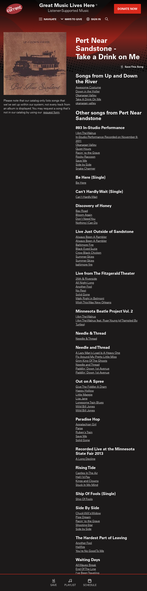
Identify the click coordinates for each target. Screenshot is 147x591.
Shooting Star (84, 525)
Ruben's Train (84, 432)
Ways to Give (73, 19)
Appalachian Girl (86, 424)
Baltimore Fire (85, 245)
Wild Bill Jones (85, 406)
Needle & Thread (86, 338)
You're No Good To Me (90, 551)
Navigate (50, 19)
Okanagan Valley (86, 95)
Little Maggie (84, 394)
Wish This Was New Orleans (93, 302)
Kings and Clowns (87, 481)
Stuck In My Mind (87, 485)
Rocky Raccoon (85, 157)
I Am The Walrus (86, 133)
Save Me (81, 161)
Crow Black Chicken (88, 253)
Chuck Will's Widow (88, 513)
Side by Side (83, 164)
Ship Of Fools (84, 499)
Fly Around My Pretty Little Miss (96, 357)
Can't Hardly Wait (86, 197)
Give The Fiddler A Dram (91, 387)
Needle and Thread (87, 364)
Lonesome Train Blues (90, 402)
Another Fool (84, 286)
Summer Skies (85, 256)
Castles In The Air (87, 473)
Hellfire (80, 547)
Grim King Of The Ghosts (91, 361)
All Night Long (85, 283)
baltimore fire (84, 264)
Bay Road (82, 211)
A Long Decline (85, 459)
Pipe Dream (83, 517)
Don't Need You (85, 219)
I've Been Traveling (87, 573)
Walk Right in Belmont (90, 298)
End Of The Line (86, 569)
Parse (79, 428)
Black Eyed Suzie (86, 249)
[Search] (107, 19)
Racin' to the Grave (88, 153)
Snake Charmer (85, 168)
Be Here (81, 183)
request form (51, 112)
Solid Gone (83, 294)
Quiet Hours (83, 149)
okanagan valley (86, 103)
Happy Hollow (85, 391)
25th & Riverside (86, 279)
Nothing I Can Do (87, 223)
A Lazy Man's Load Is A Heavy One (98, 353)
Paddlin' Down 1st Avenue (92, 368)
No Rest (81, 290)
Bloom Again (84, 215)
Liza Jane (81, 398)
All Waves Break (86, 565)
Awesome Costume (88, 87)
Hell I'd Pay (83, 477)
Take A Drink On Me (88, 99)
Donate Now (127, 9)
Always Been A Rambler (91, 237)
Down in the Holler (88, 91)
